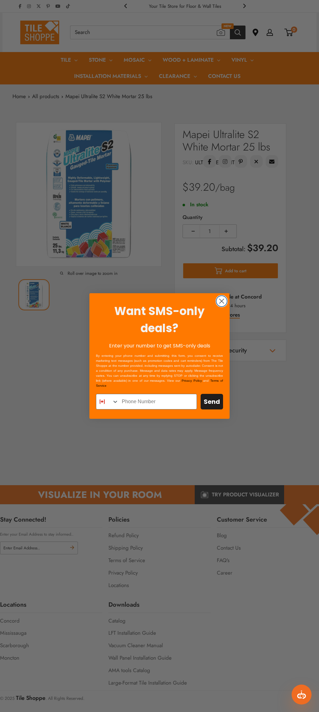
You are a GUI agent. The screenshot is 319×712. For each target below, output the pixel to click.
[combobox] (107, 401)
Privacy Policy (192, 380)
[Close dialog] (221, 301)
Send (212, 401)
